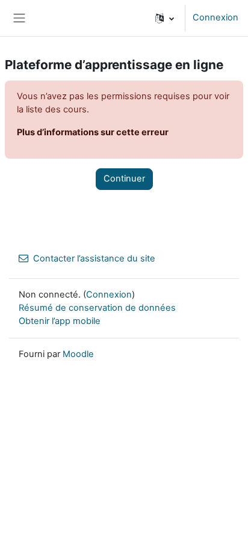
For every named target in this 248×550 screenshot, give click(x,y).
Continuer (124, 178)
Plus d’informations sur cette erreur (93, 132)
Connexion (215, 17)
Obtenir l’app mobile (60, 321)
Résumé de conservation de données (97, 307)
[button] (164, 18)
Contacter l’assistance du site (94, 258)
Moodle (78, 354)
